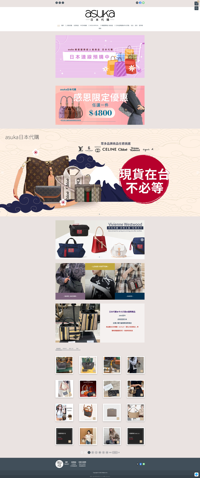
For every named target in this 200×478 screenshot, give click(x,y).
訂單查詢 (73, 464)
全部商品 (73, 462)
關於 (66, 462)
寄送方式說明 (82, 464)
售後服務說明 (82, 466)
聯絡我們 (66, 464)
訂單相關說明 (73, 466)
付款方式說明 (82, 462)
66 (100, 452)
